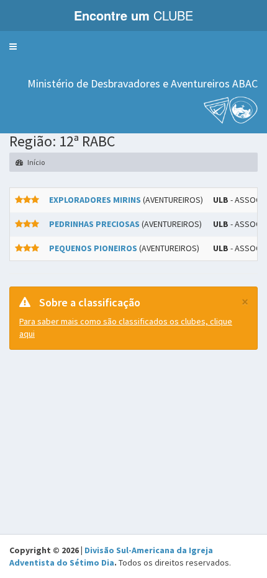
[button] (13, 46)
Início (35, 162)
